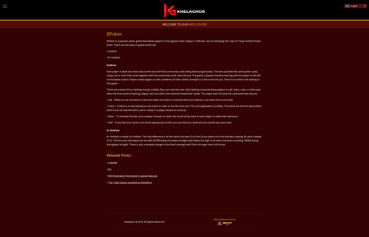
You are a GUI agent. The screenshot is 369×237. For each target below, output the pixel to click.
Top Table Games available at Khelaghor (130, 182)
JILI (110, 169)
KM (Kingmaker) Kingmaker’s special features (132, 175)
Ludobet (112, 162)
